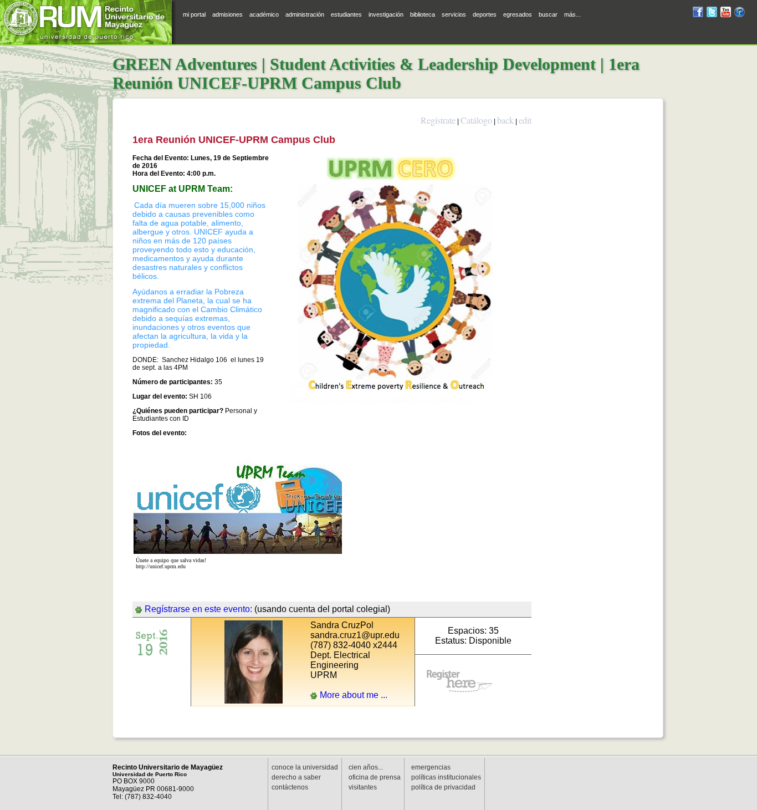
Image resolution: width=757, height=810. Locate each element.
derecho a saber (296, 777)
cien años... (366, 767)
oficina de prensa (375, 777)
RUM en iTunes (739, 13)
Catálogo (476, 120)
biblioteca (422, 14)
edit (525, 120)
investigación (386, 14)
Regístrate (438, 120)
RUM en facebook (698, 13)
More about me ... (353, 695)
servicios (454, 14)
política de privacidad (443, 787)
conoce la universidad (305, 767)
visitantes (363, 787)
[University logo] (88, 22)
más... (572, 14)
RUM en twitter (712, 13)
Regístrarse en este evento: (198, 609)
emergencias (431, 767)
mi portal (194, 14)
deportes (485, 14)
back (505, 120)
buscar (548, 14)
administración (304, 14)
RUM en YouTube (725, 13)
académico (264, 14)
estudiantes (346, 14)
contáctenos (290, 787)
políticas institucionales (446, 777)
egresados (517, 14)
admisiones (227, 14)
